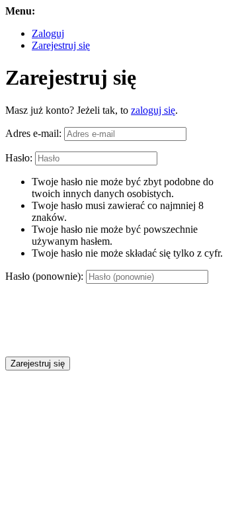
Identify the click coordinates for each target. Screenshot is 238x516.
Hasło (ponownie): (44, 276)
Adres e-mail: (33, 133)
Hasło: (18, 157)
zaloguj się (153, 110)
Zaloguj (48, 33)
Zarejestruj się (61, 45)
